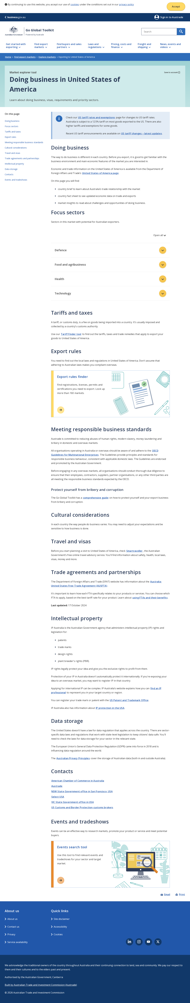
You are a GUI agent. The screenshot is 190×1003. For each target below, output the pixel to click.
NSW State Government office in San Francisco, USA (82, 791)
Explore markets (47, 57)
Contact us (13, 926)
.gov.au (16, 17)
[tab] (110, 250)
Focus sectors (11, 126)
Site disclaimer (62, 919)
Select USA (57, 796)
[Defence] (162, 250)
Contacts (9, 174)
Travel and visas (12, 153)
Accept (176, 6)
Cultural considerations (16, 147)
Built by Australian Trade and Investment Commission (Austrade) (41, 985)
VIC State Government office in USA (72, 802)
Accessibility (60, 926)
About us (12, 919)
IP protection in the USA (110, 708)
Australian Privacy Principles (73, 758)
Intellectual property (14, 163)
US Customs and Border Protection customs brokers (82, 807)
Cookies (58, 934)
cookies (75, 4)
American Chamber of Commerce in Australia (77, 780)
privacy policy (126, 4)
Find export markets (24, 57)
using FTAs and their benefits (150, 597)
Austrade (56, 786)
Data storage (11, 169)
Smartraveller (134, 551)
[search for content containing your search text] (181, 31)
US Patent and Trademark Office (129, 700)
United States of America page (100, 173)
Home (8, 57)
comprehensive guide (96, 497)
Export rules (10, 137)
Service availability (17, 942)
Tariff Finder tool (71, 334)
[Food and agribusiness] (162, 264)
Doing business (12, 121)
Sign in (164, 17)
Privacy (11, 934)
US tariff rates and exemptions (96, 117)
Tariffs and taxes (13, 131)
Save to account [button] (171, 72)
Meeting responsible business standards (24, 142)
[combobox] (159, 31)
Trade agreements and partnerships (22, 158)
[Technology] (162, 293)
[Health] (162, 279)
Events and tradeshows (16, 179)
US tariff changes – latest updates (141, 133)
